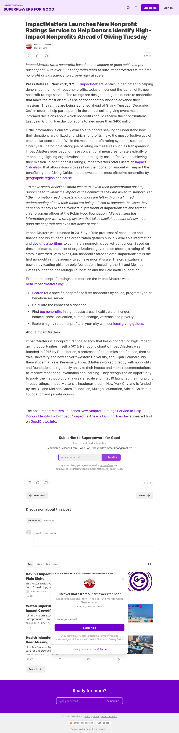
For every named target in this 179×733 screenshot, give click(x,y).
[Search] (128, 7)
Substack (75, 729)
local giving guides (128, 324)
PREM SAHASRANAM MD (47, 654)
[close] (123, 579)
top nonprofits (51, 312)
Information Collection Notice (88, 639)
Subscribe (150, 7)
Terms (96, 716)
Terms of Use (106, 635)
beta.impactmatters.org (44, 284)
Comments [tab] (34, 520)
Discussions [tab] (52, 564)
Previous (39, 495)
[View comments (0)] (37, 55)
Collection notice (109, 716)
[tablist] (41, 520)
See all (33, 669)
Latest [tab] (39, 564)
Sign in (168, 7)
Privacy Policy (116, 639)
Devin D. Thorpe (42, 44)
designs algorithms (48, 243)
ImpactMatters (91, 84)
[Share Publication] (136, 7)
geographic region (40, 178)
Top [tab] (30, 564)
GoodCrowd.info (43, 422)
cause (67, 178)
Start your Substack (83, 722)
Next (142, 495)
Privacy (88, 716)
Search (37, 293)
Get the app (103, 722)
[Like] (29, 55)
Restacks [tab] (49, 520)
